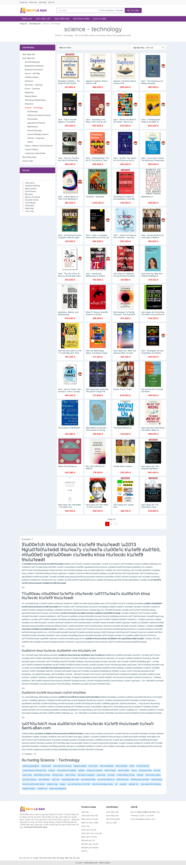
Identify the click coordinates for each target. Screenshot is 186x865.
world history (156, 779)
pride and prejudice (58, 788)
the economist (121, 766)
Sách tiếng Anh (61, 19)
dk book (111, 775)
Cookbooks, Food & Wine (35, 153)
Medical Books (31, 96)
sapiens (81, 770)
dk (116, 784)
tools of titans (110, 770)
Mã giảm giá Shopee (89, 847)
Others (30, 142)
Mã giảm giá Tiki (88, 840)
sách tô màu (70, 775)
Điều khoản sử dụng (89, 819)
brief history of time (42, 775)
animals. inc (133, 784)
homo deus (93, 766)
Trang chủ (23, 2)
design (62, 784)
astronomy (101, 775)
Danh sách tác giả (88, 830)
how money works (153, 775)
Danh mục (33, 2)
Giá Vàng (60, 858)
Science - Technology (34, 108)
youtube (123, 784)
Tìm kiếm (134, 10)
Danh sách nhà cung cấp (91, 833)
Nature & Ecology (34, 130)
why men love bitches (62, 766)
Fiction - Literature (32, 88)
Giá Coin (76, 858)
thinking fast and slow (140, 779)
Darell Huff (29, 205)
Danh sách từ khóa (89, 837)
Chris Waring (30, 203)
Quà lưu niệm (99, 19)
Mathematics (32, 127)
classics (51, 770)
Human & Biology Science (37, 134)
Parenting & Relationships (35, 100)
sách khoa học (123, 779)
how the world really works (34, 784)
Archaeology (32, 111)
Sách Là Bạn (104, 863)
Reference (29, 104)
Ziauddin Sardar (31, 200)
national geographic (31, 766)
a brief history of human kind (34, 770)
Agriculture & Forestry (36, 123)
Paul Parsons (30, 191)
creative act (42, 788)
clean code (27, 775)
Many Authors (31, 188)
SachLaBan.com (91, 863)
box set (157, 770)
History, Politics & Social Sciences (39, 146)
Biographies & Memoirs (34, 66)
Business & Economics (34, 69)
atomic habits (123, 770)
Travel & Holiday (31, 149)
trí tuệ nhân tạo (143, 766)
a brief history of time (126, 775)
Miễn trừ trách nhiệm (89, 823)
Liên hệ (51, 2)
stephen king (52, 784)
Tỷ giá (35, 858)
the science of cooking (66, 770)
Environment (32, 119)
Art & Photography (32, 62)
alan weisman (44, 779)
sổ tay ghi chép (145, 770)
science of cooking (94, 770)
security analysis (29, 779)
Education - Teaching (33, 85)
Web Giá (68, 858)
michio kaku (46, 766)
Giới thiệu (42, 2)
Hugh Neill (29, 208)
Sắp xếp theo (138, 48)
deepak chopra (29, 788)
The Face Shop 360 (47, 858)
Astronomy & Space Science (39, 115)
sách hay (55, 779)
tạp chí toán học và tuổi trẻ (79, 784)
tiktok (132, 766)
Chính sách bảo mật (89, 815)
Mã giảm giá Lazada (89, 844)
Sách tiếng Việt (43, 19)
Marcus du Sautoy (32, 197)
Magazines (29, 92)
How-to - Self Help (32, 73)
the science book (88, 779)
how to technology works (102, 784)
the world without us (106, 779)
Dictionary (29, 81)
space (134, 770)
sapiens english (80, 766)
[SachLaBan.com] (33, 10)
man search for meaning (151, 784)
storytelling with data (70, 779)
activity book (57, 775)
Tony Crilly (29, 211)
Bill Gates (29, 194)
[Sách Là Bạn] (32, 809)
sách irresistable (106, 766)
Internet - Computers (36, 138)
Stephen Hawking (32, 185)
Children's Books (31, 77)
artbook (140, 775)
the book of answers (86, 775)
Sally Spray (30, 183)
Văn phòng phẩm (81, 19)
